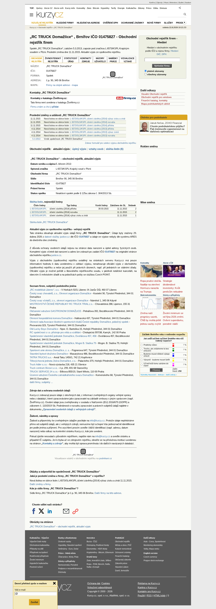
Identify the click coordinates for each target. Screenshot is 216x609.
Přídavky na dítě (36, 549)
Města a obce (121, 545)
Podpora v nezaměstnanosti (70, 568)
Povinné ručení (36, 567)
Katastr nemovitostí (123, 549)
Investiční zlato (98, 560)
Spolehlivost (160, 541)
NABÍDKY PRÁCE (113, 60)
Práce (148, 8)
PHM (95, 564)
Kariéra (152, 2)
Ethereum (109, 552)
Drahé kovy (92, 557)
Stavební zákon (121, 567)
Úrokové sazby (64, 541)
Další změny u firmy (40, 484)
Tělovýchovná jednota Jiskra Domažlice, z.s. (53, 360)
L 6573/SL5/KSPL (38, 212)
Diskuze (163, 8)
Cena (151, 541)
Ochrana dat (93, 583)
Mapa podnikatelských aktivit (155, 104)
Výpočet (45, 538)
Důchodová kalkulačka (39, 545)
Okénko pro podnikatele (154, 117)
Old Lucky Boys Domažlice (44, 329)
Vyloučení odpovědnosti (99, 587)
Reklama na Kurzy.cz (149, 583)
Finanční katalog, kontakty (154, 100)
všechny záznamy (156, 74)
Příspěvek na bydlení (39, 552)
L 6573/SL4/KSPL (38, 215)
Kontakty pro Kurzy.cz (149, 591)
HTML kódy (160, 595)
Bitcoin (96, 8)
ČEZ (95, 541)
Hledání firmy (65, 22)
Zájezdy (159, 2)
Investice (91, 538)
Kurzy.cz (33, 27)
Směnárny (62, 549)
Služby (168, 22)
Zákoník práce (121, 563)
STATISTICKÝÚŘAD (70, 60)
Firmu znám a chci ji (45, 106)
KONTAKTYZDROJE (85, 60)
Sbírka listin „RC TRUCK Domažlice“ (49, 222)
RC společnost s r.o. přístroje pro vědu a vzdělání (55, 332)
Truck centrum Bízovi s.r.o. (44, 368)
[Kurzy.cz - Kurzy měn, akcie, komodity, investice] (50, 17)
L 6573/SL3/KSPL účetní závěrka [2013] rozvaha (92, 135)
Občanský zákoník (123, 560)
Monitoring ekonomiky (153, 545)
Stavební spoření (74, 545)
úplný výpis (79, 149)
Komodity (144, 263)
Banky (61, 538)
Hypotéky (105, 8)
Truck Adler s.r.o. (38, 364)
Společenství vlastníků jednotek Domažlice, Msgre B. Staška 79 (63, 343)
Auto (146, 541)
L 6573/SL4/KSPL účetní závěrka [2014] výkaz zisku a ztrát (97, 119)
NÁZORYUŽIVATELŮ (100, 60)
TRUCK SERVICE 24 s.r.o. (44, 371)
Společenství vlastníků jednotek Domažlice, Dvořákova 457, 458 (63, 336)
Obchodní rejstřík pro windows (156, 97)
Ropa (89, 564)
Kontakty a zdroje (52, 443)
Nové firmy (154, 22)
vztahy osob (96, 149)
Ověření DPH (110, 22)
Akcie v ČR (168, 263)
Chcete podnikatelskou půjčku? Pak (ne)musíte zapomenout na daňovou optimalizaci (167, 129)
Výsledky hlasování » (149, 375)
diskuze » (161, 375)
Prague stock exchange (154, 560)
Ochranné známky (132, 22)
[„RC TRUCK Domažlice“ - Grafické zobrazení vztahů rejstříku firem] (112, 77)
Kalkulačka (131, 8)
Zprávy (39, 8)
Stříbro (108, 560)
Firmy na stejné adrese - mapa (62, 85)
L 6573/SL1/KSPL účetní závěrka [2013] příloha (92, 129)
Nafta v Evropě (93, 567)
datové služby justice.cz (57, 236)
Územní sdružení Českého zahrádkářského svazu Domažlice (62, 375)
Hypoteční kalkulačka (39, 563)
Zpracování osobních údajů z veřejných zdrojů (68, 409)
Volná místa (70, 553)
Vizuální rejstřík (42, 22)
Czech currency (150, 557)
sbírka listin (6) (114, 149)
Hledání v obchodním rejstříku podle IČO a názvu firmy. (161, 50)
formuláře (125, 571)
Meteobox (173, 2)
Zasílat (34, 602)
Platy (76, 557)
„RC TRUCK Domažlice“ (63, 27)
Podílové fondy (102, 545)
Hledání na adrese (88, 22)
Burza (89, 541)
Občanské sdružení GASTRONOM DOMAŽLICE (55, 311)
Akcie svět (59, 8)
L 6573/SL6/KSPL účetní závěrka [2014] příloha (92, 125)
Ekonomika (91, 549)
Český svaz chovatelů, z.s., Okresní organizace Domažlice (60, 293)
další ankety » (171, 375)
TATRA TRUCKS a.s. (41, 357)
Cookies (105, 583)
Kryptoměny (92, 552)
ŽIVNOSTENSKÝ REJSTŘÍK (53, 60)
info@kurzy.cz (97, 420)
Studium (188, 2)
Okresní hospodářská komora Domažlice (51, 318)
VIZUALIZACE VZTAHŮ (127, 60)
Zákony (141, 8)
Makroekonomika (148, 295)
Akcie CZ (48, 8)
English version (150, 553)
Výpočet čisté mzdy (38, 541)
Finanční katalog (122, 556)
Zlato (89, 8)
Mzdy (71, 557)
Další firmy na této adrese (108, 493)
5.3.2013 (36, 139)
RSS (149, 595)
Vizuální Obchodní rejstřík (154, 94)
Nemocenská (64, 565)
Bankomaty (71, 538)
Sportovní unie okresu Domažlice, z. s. (50, 350)
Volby (146, 549)
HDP (100, 549)
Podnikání (119, 538)
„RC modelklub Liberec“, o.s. (44, 289)
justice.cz (56, 255)
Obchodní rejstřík (45, 27)
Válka (155, 8)
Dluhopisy (91, 545)
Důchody (62, 572)
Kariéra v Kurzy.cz (147, 587)
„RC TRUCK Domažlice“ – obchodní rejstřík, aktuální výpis (60, 526)
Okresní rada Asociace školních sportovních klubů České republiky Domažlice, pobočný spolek (79, 321)
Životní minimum (37, 560)
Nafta (107, 564)
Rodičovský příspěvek (39, 556)
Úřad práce (63, 557)
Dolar (76, 549)
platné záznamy (155, 71)
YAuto (166, 2)
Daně (117, 571)
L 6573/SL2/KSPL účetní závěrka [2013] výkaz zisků (94, 132)
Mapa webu (154, 549)
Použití (141, 595)
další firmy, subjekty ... (41, 382)
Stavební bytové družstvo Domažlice (49, 353)
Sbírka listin (36, 201)
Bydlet (181, 2)
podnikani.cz (105, 458)
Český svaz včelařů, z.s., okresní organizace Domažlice (59, 300)
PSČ (130, 545)
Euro (71, 549)
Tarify (113, 8)
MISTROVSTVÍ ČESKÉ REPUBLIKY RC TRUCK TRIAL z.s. (61, 304)
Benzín (101, 564)
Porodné (74, 565)
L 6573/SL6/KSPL (38, 209)
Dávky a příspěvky (171, 295)
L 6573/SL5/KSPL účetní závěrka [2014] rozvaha (92, 122)
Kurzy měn (70, 8)
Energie (121, 8)
